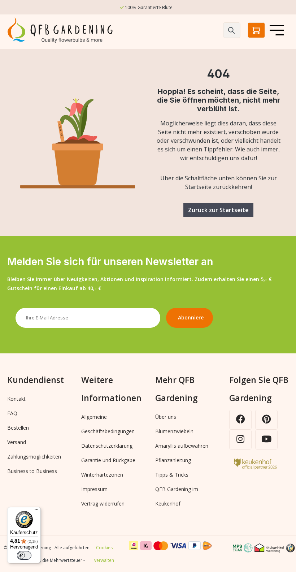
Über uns (165, 416)
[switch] (24, 555)
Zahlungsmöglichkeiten (34, 456)
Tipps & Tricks (171, 474)
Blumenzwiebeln (174, 431)
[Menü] (277, 30)
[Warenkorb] (256, 30)
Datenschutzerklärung (106, 445)
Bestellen (18, 427)
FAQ (12, 413)
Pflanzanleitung (173, 460)
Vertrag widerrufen (103, 503)
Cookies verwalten (104, 554)
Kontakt (16, 398)
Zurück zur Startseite (218, 210)
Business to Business (32, 471)
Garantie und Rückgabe (108, 460)
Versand (16, 442)
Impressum (94, 489)
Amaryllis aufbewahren (181, 445)
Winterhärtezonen (102, 474)
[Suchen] (231, 30)
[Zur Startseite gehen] (61, 30)
